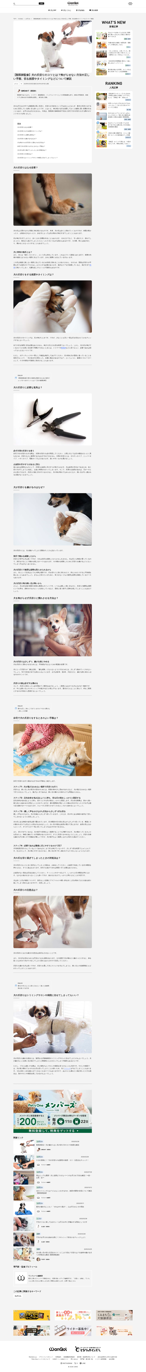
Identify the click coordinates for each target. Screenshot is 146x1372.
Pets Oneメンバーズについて (41, 1359)
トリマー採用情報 (100, 1359)
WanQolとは (33, 1357)
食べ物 (129, 109)
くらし (129, 47)
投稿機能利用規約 (69, 1357)
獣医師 (63, 348)
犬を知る (20, 18)
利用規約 (58, 1357)
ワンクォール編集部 (35, 1276)
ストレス (67, 1068)
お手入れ (28, 18)
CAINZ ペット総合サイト (60, 1359)
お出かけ (128, 65)
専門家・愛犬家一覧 (86, 1359)
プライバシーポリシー (46, 1357)
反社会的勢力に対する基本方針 (107, 1357)
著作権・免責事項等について (86, 1357)
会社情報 (111, 1359)
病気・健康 (128, 39)
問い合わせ (74, 1359)
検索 (41, 3)
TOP (14, 18)
